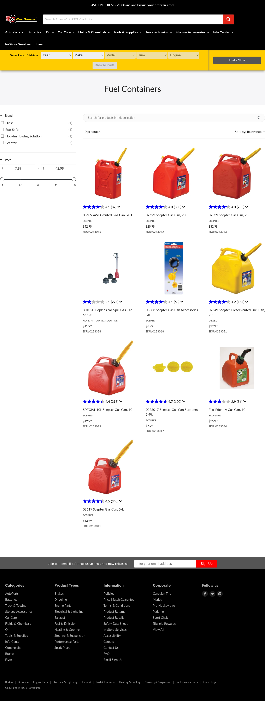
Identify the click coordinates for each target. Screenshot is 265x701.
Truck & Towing (157, 32)
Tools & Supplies (126, 32)
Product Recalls (114, 617)
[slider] (2, 179)
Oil (48, 32)
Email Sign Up (113, 659)
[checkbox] (37, 123)
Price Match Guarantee (119, 599)
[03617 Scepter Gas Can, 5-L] (111, 467)
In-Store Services (18, 44)
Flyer (39, 44)
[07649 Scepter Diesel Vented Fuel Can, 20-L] (237, 268)
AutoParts (13, 32)
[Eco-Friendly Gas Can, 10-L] (237, 368)
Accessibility (112, 635)
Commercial (13, 647)
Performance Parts (66, 641)
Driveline (60, 599)
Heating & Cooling (67, 629)
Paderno (158, 611)
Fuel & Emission (65, 623)
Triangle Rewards (164, 623)
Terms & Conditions (117, 605)
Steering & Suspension (69, 635)
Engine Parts (62, 605)
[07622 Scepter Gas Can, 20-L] (174, 173)
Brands (9, 653)
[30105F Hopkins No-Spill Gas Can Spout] (111, 268)
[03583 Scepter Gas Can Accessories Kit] (174, 268)
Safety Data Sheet (116, 623)
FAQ (107, 653)
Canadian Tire (162, 593)
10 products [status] (91, 131)
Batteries (34, 32)
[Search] (228, 19)
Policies (109, 593)
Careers (109, 641)
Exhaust (59, 617)
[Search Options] (260, 118)
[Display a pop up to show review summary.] (119, 207)
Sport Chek (160, 617)
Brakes (59, 593)
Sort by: (248, 131)
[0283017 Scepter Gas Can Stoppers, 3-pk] (174, 368)
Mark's (157, 599)
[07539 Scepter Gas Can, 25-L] (237, 173)
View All (158, 629)
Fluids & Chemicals (92, 32)
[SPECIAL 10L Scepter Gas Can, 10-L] (111, 368)
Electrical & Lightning (68, 611)
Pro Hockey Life (164, 605)
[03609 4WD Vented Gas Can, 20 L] (111, 173)
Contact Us (111, 647)
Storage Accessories (191, 32)
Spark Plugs (62, 647)
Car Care (65, 32)
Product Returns (114, 611)
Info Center (222, 32)
